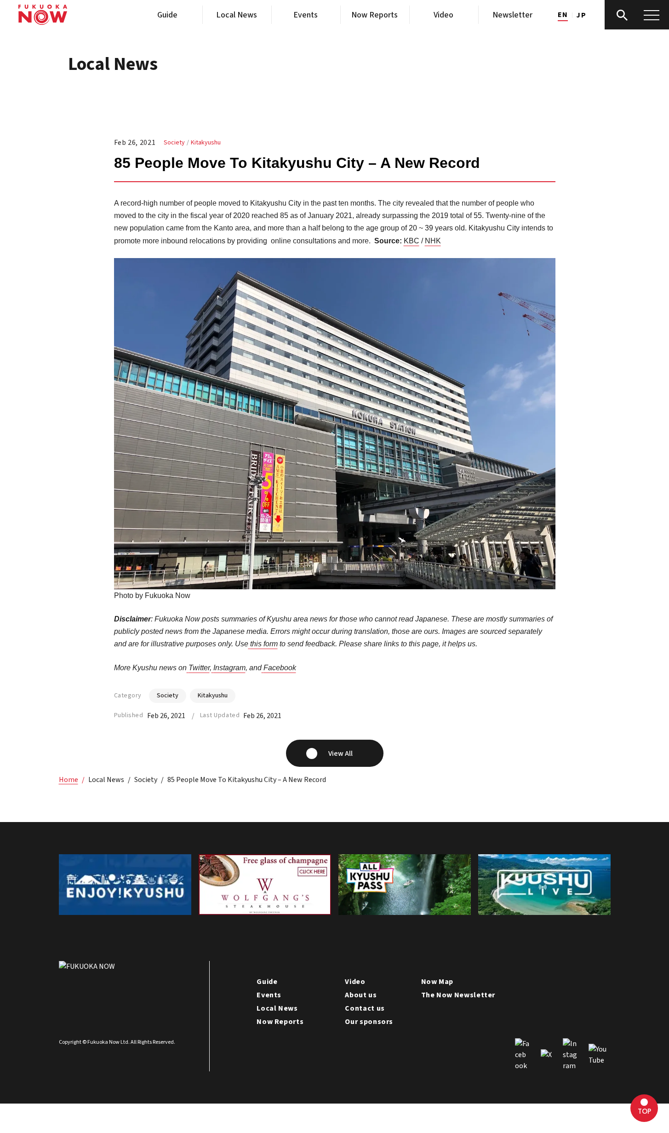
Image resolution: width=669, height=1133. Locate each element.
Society (174, 142)
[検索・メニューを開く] (637, 14)
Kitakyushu (206, 142)
